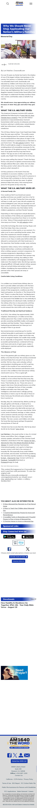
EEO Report (16, 783)
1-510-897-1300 (21, 773)
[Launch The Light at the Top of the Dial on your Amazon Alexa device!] (18, 543)
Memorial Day (6, 36)
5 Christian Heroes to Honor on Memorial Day (18, 521)
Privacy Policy (28, 779)
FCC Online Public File (28, 783)
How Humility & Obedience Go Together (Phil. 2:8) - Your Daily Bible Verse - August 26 (17, 605)
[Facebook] (9, 549)
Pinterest (4, 462)
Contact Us (19, 775)
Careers (30, 791)
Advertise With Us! (18, 561)
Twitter (10, 460)
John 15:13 (20, 429)
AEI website (20, 143)
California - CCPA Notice (14, 779)
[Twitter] (27, 549)
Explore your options (18, 557)
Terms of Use (6, 783)
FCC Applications (10, 791)
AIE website (24, 222)
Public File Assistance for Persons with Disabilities (19, 787)
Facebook (4, 460)
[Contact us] (26, 755)
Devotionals (8, 599)
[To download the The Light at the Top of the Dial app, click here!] (9, 536)
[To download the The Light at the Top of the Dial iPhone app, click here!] (28, 536)
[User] (20, 756)
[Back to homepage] (19, 3)
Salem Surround (22, 791)
